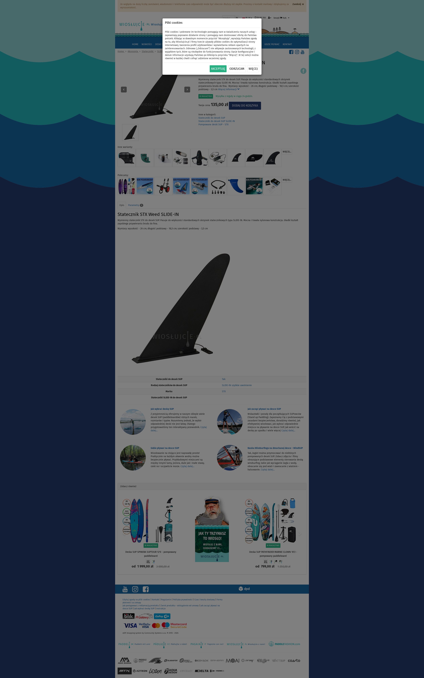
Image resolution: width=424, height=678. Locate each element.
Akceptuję (218, 68)
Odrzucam (236, 68)
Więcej (253, 68)
